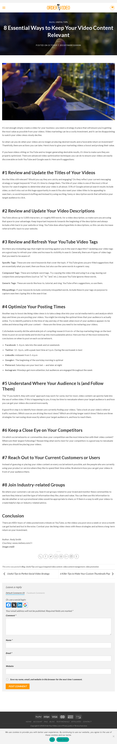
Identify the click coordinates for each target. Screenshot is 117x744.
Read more (63, 739)
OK (52, 739)
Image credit (8, 546)
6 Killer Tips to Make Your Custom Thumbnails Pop (85, 573)
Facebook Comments (36, 593)
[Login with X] (14, 605)
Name (9, 640)
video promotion (92, 567)
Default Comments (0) (15, 593)
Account (37, 722)
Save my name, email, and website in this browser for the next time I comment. (46, 679)
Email (9, 653)
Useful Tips (62, 22)
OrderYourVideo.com (52, 726)
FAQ (46, 722)
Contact (87, 722)
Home (28, 722)
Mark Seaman (74, 45)
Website (10, 666)
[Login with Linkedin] (19, 605)
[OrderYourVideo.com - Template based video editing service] (58, 7)
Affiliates (76, 722)
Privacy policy (67, 726)
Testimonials (62, 722)
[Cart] (112, 7)
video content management (74, 567)
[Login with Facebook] (8, 605)
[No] (113, 737)
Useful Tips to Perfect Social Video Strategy (28, 573)
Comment (11, 615)
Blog (52, 22)
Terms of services (80, 726)
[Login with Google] (25, 605)
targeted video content (53, 567)
